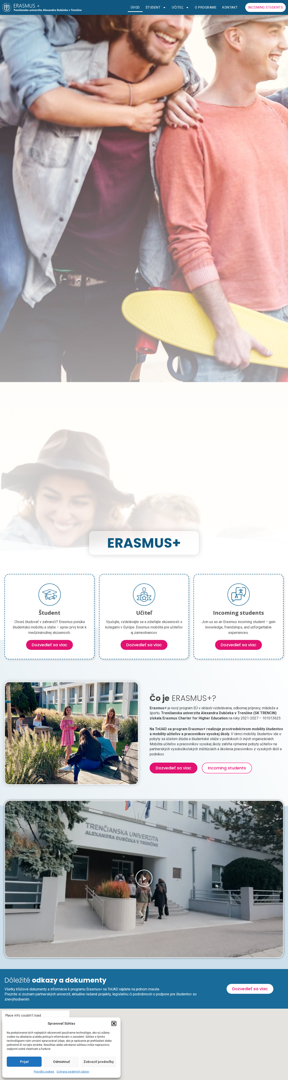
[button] (114, 1023)
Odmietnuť (61, 1062)
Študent (153, 7)
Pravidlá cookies (44, 1071)
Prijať (24, 1062)
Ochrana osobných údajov (72, 1071)
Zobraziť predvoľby (98, 1062)
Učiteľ (177, 7)
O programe (205, 7)
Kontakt (230, 7)
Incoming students (265, 7)
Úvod (135, 7)
